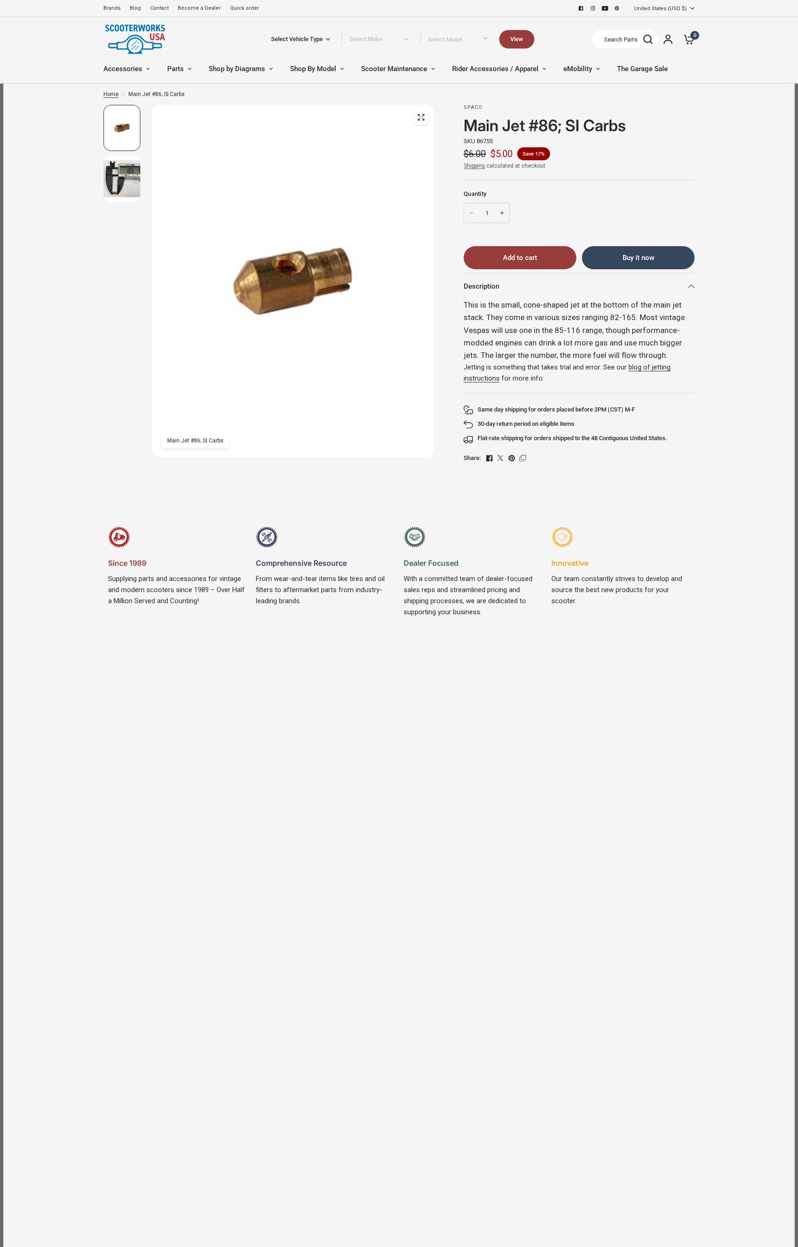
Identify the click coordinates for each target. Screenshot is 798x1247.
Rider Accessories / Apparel (495, 69)
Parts (175, 69)
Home (111, 94)
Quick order (244, 8)
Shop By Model (313, 69)
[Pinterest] (617, 8)
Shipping (474, 166)
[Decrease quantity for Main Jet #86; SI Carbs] (471, 213)
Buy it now (638, 258)
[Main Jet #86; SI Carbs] (421, 117)
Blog (135, 8)
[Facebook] (581, 8)
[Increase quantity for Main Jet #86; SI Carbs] (502, 213)
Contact (159, 8)
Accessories (122, 69)
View (516, 39)
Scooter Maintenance (394, 69)
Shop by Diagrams (237, 69)
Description (481, 286)
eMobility (577, 69)
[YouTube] (605, 8)
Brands (112, 8)
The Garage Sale (642, 69)
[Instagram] (593, 8)
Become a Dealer (199, 8)
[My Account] (668, 39)
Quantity (475, 193)
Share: (472, 457)
